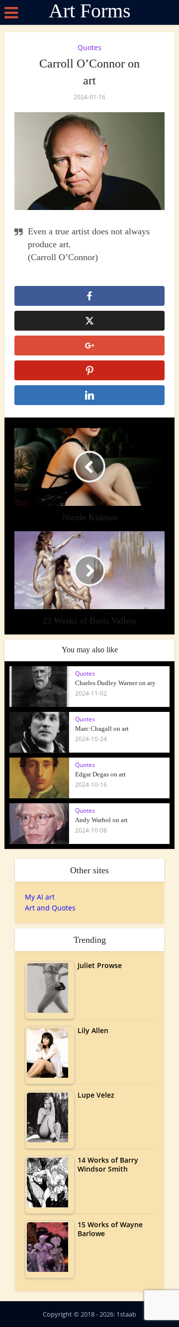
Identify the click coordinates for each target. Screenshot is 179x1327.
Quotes (89, 47)
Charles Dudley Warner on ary (115, 683)
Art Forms (90, 11)
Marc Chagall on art (102, 728)
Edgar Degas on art (100, 774)
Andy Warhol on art (101, 820)
